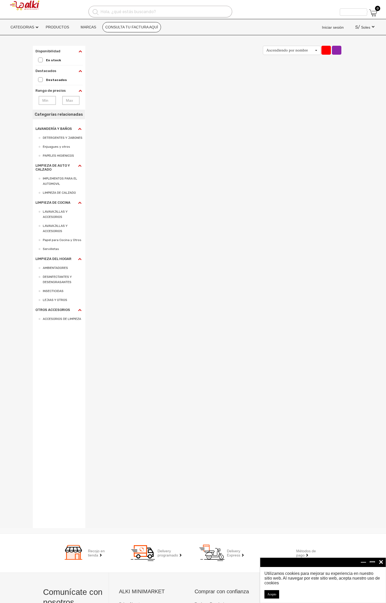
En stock (53, 60)
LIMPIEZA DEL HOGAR (53, 259)
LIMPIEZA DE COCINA (52, 203)
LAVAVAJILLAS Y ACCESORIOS (55, 214)
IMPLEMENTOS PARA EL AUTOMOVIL (60, 181)
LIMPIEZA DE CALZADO (59, 193)
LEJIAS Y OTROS (55, 300)
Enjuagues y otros (56, 147)
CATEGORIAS (22, 27)
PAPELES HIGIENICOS (58, 155)
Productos (57, 27)
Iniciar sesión (333, 27)
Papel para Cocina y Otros (62, 240)
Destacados (56, 80)
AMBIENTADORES (55, 268)
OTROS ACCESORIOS (52, 310)
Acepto (271, 594)
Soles (362, 27)
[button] (292, 50)
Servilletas (51, 249)
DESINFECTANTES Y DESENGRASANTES (57, 279)
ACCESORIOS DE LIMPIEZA (62, 319)
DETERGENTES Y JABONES (62, 138)
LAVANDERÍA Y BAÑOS (53, 129)
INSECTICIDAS (53, 291)
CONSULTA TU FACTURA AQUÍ (131, 27)
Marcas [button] (88, 27)
